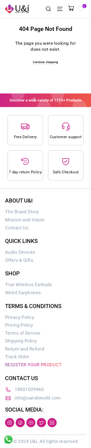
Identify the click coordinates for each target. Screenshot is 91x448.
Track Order (17, 356)
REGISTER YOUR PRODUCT (33, 364)
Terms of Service (23, 333)
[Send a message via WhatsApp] (8, 439)
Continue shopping (45, 62)
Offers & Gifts (19, 260)
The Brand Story (22, 211)
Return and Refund (24, 349)
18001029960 (29, 389)
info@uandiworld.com (38, 398)
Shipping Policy (21, 340)
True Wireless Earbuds (28, 284)
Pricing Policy (19, 325)
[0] (80, 7)
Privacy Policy (19, 317)
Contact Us (16, 227)
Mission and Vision (24, 219)
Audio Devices (20, 252)
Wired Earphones (23, 292)
